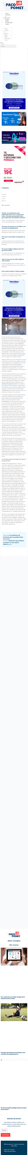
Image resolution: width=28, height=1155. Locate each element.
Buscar (1, 42)
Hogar (7, 19)
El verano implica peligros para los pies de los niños (13, 249)
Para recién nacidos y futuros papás (13, 271)
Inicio (7, 13)
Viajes (7, 24)
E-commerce (6, 17)
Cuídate (7, 15)
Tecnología (8, 22)
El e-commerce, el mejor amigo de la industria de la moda (13, 997)
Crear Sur (16, 363)
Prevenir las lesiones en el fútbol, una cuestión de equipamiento (14, 227)
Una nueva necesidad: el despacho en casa (13, 237)
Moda (7, 21)
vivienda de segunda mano (9, 384)
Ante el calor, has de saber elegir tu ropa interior (13, 260)
